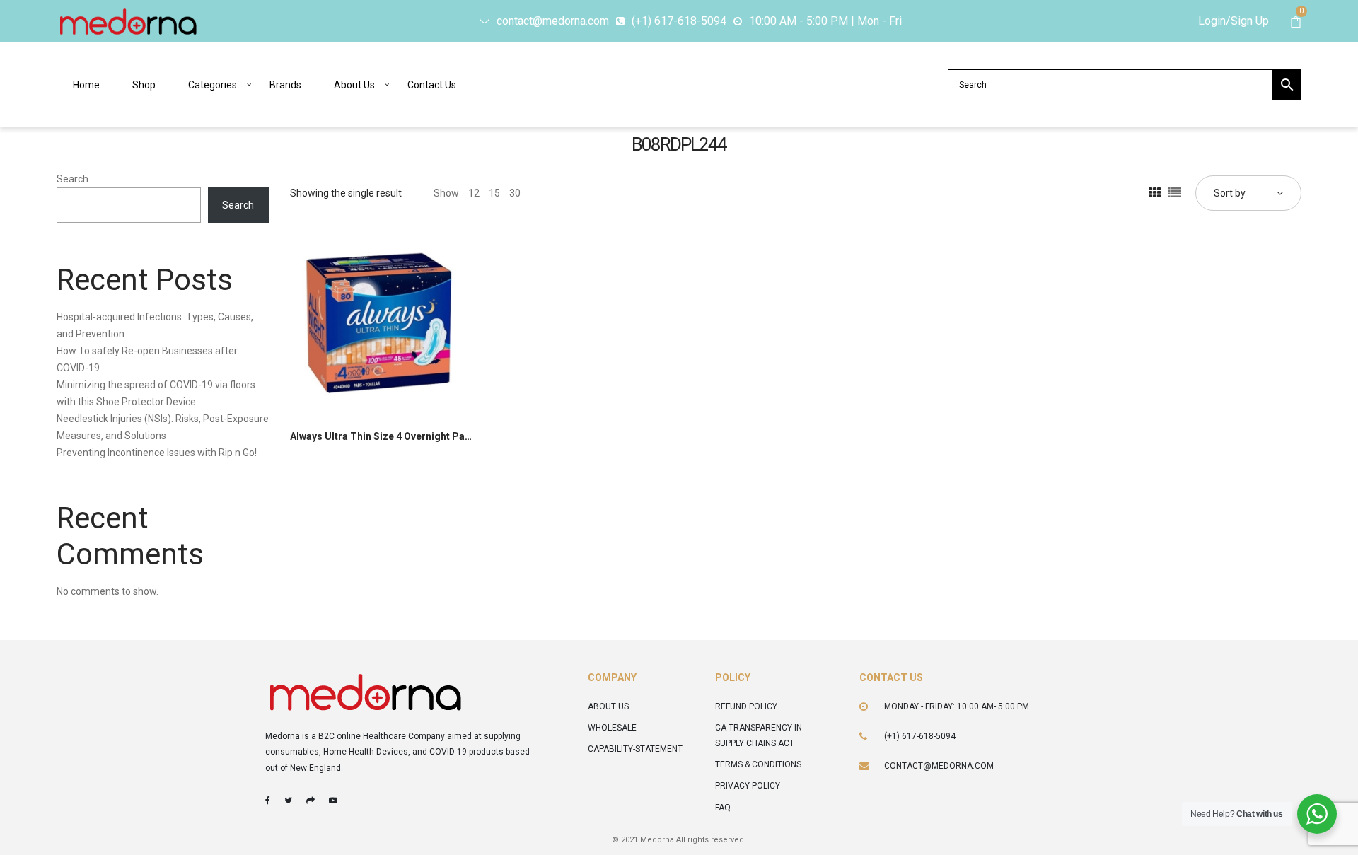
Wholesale (612, 728)
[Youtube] (333, 800)
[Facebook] (267, 800)
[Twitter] (288, 800)
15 (494, 193)
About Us (608, 706)
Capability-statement (635, 749)
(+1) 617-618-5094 (920, 736)
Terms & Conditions (758, 764)
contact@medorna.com (939, 766)
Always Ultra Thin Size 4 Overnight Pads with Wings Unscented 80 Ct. (450, 436)
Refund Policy (746, 706)
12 (474, 193)
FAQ (723, 808)
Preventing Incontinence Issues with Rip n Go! (157, 452)
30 (515, 193)
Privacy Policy (747, 786)
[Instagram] (310, 800)
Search (72, 179)
